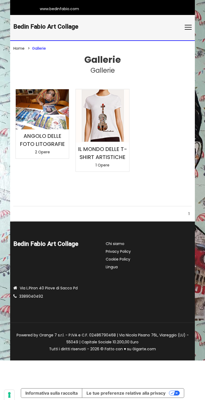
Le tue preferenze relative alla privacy (125, 393)
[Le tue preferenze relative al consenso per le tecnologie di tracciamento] (9, 395)
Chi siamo (115, 243)
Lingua (112, 267)
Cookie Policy (118, 259)
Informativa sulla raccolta (51, 393)
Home (19, 48)
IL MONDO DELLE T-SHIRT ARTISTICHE (102, 153)
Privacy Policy (118, 251)
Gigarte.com (144, 349)
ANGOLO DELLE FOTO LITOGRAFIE (42, 140)
